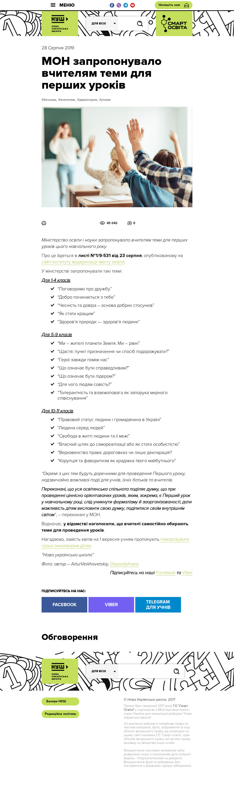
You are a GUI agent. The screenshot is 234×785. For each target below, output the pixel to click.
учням (106, 100)
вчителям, (68, 100)
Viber (187, 572)
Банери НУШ (56, 701)
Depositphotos (124, 564)
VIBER (111, 604)
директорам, (88, 100)
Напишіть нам (169, 5)
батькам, (50, 100)
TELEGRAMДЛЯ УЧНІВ (158, 604)
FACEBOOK (65, 604)
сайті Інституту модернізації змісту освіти (83, 262)
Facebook (166, 572)
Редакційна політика (60, 714)
